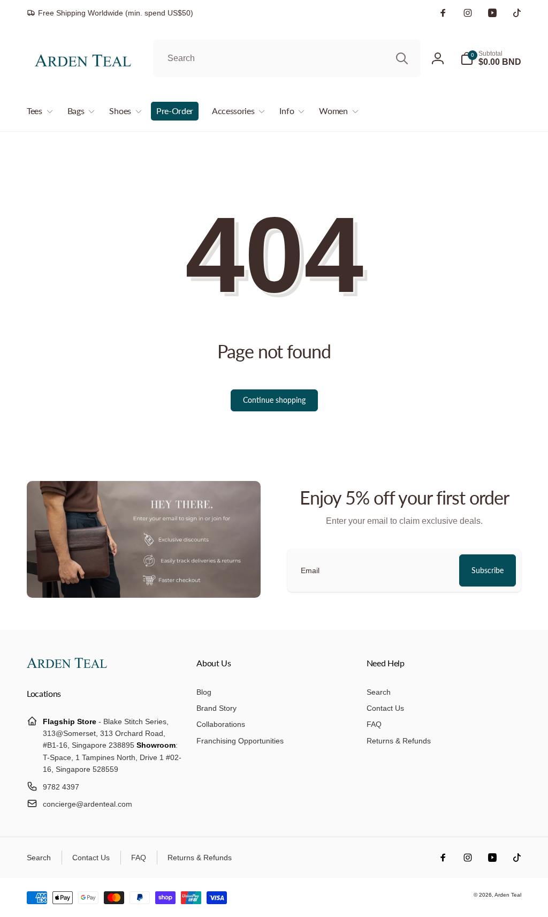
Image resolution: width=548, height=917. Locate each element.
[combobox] (287, 58)
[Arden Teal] (67, 665)
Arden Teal (507, 895)
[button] (490, 58)
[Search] (402, 58)
